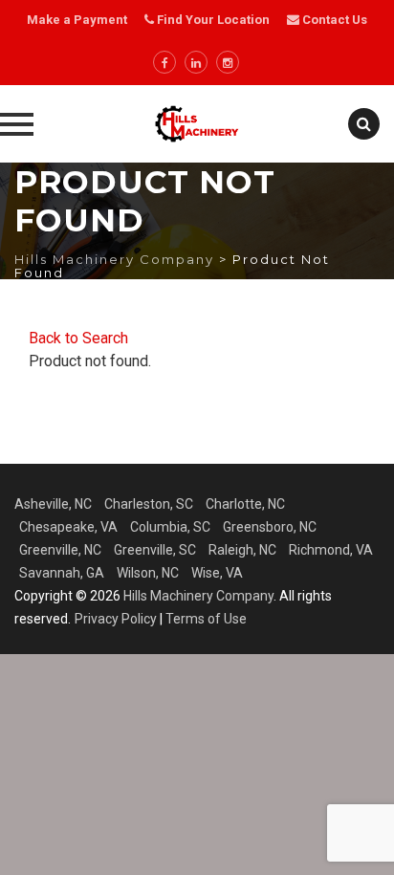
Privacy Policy (116, 618)
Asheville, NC (53, 504)
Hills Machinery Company (198, 595)
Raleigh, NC (242, 550)
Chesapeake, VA (68, 527)
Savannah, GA (61, 572)
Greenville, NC (60, 550)
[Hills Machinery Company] (197, 124)
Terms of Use (206, 618)
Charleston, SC (148, 504)
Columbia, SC (170, 527)
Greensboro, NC (270, 527)
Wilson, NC (148, 572)
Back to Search (78, 338)
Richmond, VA (331, 550)
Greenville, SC (155, 550)
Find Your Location (213, 19)
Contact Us (333, 19)
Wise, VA (217, 572)
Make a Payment (77, 19)
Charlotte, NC (245, 504)
